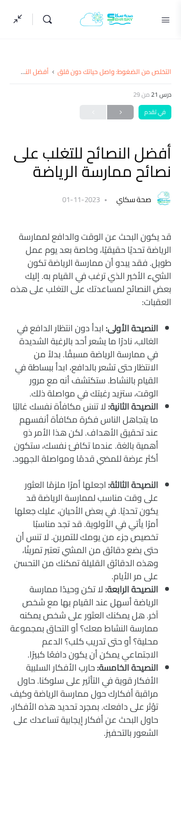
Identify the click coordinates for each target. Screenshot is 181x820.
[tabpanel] (90, 484)
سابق (120, 112)
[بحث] (45, 19)
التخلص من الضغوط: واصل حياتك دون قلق (114, 71)
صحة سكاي (133, 199)
